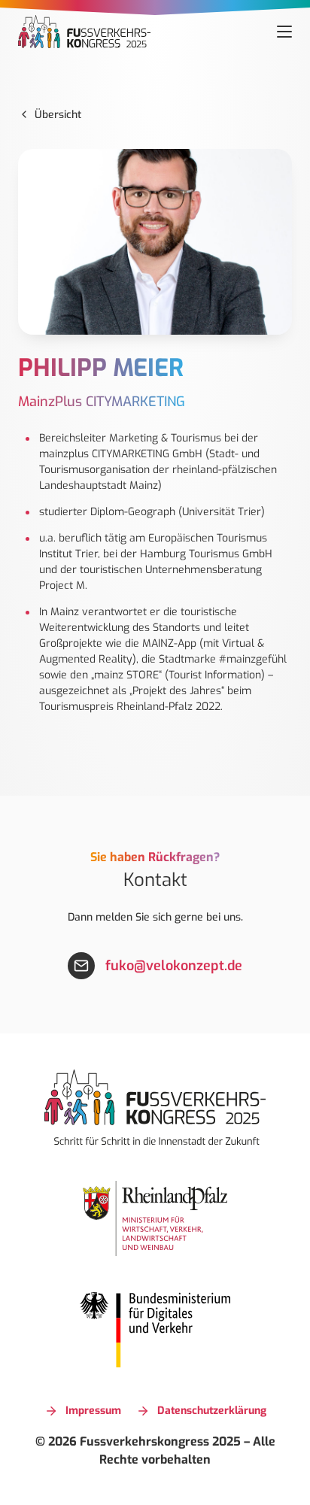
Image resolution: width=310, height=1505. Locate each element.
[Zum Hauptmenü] (284, 31)
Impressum (93, 1410)
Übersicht (58, 115)
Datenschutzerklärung (211, 1410)
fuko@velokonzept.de (173, 966)
